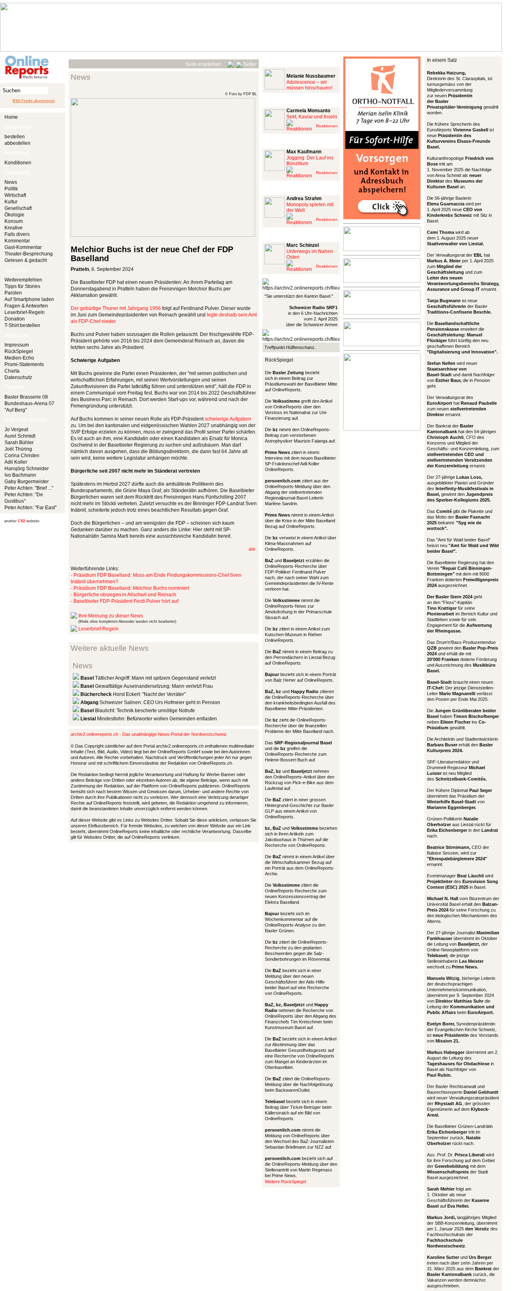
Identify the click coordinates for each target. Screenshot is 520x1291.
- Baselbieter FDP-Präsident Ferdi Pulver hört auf (124, 601)
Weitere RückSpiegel (285, 1181)
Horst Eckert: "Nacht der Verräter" (133, 694)
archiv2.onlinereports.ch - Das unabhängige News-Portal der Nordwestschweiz (149, 734)
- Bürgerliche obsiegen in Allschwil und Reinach (123, 595)
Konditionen (17, 163)
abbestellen (17, 143)
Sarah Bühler (19, 442)
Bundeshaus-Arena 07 (29, 403)
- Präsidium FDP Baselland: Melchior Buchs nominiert (130, 588)
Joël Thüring (18, 449)
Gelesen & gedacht (25, 260)
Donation (14, 319)
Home (11, 117)
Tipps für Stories (22, 286)
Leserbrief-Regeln (24, 312)
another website (21, 521)
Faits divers (17, 234)
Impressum (16, 345)
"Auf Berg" (15, 410)
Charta (12, 371)
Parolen (13, 293)
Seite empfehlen (203, 64)
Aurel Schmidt (19, 436)
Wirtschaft (15, 195)
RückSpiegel (18, 351)
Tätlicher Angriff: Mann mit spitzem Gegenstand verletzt (148, 678)
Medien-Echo (19, 358)
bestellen (14, 137)
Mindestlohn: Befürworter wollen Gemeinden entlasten (148, 719)
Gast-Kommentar (23, 247)
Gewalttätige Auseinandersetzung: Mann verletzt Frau (146, 686)
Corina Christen (21, 455)
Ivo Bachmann (20, 475)
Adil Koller (15, 462)
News (10, 182)
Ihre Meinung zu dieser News (110, 616)
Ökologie (14, 215)
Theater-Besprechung (28, 254)
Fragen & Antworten (26, 306)
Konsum (13, 221)
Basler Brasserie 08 (26, 397)
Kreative (13, 228)
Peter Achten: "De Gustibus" (23, 498)
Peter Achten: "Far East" (30, 507)
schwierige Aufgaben (228, 419)
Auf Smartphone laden (29, 299)
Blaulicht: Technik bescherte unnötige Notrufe (137, 710)
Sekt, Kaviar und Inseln (311, 117)
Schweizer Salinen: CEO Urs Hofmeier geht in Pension (150, 702)
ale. (253, 549)
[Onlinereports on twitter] (246, 63)
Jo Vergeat (16, 429)
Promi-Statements (24, 364)
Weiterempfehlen (23, 280)
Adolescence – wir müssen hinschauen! (309, 85)
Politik (11, 189)
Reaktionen (327, 126)
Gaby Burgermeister (26, 481)
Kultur (10, 202)
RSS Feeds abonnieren (34, 101)
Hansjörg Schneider (26, 468)
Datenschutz (18, 377)
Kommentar (17, 241)
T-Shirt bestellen (22, 325)
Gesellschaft (18, 208)
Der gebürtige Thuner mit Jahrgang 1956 (116, 308)
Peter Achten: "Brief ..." (28, 488)
